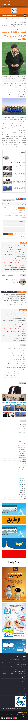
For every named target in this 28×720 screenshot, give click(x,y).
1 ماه (20, 357)
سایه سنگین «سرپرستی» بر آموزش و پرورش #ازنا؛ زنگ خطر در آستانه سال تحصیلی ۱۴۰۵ (11, 280)
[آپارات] (13, 15)
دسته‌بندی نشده (13, 24)
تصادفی (5, 292)
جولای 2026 (23, 426)
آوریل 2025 (23, 455)
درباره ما (24, 3)
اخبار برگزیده (23, 310)
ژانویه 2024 (23, 484)
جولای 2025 (23, 449)
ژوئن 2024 (23, 475)
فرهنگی (18, 1)
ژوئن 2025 (23, 451)
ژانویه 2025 (23, 461)
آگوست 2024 (22, 471)
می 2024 (23, 477)
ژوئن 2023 (23, 498)
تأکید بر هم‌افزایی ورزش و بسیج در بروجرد (18, 361)
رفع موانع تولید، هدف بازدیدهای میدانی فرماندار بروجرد (15, 375)
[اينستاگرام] (11, 15)
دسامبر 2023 (23, 486)
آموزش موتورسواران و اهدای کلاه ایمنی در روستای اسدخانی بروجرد (19, 174)
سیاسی (10, 1)
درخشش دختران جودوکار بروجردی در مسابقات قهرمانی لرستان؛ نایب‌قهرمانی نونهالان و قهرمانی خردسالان (19, 182)
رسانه (18, 24)
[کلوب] (15, 15)
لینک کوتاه (16, 200)
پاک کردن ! (5, 234)
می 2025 (23, 453)
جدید (21, 292)
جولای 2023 (23, 496)
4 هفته (11, 354)
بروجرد (16, 22)
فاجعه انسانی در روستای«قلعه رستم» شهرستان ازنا (16, 249)
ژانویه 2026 (23, 438)
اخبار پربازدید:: (20, 656)
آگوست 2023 (22, 494)
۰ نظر (15, 26)
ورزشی (6, 1)
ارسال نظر (10, 234)
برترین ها (24, 345)
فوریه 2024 (23, 482)
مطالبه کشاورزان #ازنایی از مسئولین (19, 260)
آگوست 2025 (22, 447)
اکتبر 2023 (23, 490)
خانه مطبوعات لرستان (21, 22)
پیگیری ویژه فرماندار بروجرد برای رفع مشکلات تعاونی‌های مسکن (19, 188)
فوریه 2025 (23, 459)
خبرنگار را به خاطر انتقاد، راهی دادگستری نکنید (17, 247)
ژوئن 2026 (23, 428)
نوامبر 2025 (23, 442)
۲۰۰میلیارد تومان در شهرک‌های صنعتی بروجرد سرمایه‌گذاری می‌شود (13, 377)
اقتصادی (14, 1)
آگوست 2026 (22, 424)
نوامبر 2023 (23, 488)
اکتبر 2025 (23, 443)
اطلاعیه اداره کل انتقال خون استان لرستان (18, 359)
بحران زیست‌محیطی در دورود (19, 258)
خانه (25, 1)
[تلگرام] (3, 15)
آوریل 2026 (23, 432)
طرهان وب (20, 712)
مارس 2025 (23, 457)
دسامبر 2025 (23, 440)
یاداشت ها (23, 275)
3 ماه (18, 369)
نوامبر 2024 (23, 465)
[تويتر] (7, 15)
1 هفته (18, 350)
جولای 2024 (23, 473)
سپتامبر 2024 (22, 469)
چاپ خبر (10, 26)
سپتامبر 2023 (22, 492)
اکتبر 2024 (23, 467)
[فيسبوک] (5, 15)
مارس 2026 (23, 434)
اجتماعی (22, 1)
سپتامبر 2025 (22, 445)
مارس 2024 (23, 481)
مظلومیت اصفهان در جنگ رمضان (19, 340)
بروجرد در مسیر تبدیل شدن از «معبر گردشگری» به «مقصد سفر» (19, 167)
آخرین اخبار (23, 242)
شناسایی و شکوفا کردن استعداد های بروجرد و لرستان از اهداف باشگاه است (14, 36)
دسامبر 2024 (23, 463)
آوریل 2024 (23, 479)
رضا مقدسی (18, 204)
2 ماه (8, 361)
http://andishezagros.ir (14, 203)
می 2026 (23, 430)
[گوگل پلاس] (9, 15)
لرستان (21, 24)
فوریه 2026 (23, 436)
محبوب (13, 292)
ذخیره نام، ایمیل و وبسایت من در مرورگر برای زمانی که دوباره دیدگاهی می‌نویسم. (19, 234)
